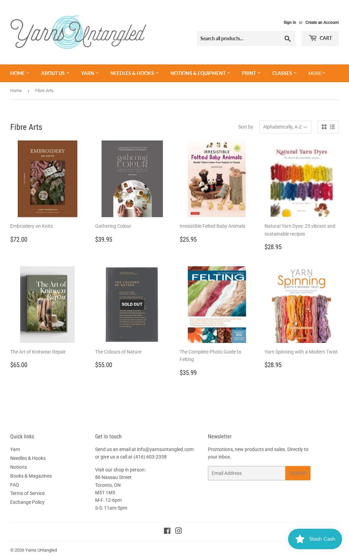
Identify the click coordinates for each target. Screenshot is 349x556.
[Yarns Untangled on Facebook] (167, 532)
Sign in (290, 22)
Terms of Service (27, 493)
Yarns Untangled (41, 550)
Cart (325, 38)
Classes (282, 73)
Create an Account (322, 22)
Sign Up (298, 473)
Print (249, 73)
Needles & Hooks (132, 73)
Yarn (88, 73)
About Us (53, 73)
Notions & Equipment (198, 73)
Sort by (245, 127)
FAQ (14, 484)
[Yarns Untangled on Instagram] (178, 532)
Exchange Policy (27, 502)
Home (18, 73)
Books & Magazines (31, 476)
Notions (18, 467)
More (315, 73)
